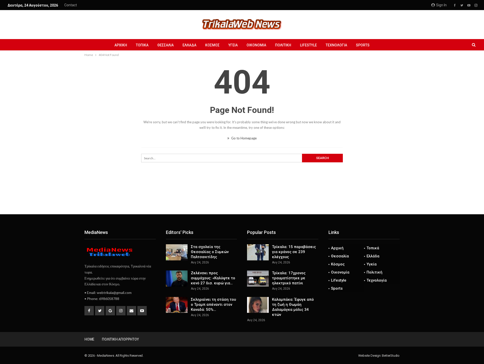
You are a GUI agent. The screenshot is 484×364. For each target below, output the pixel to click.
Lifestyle (308, 45)
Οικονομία (256, 45)
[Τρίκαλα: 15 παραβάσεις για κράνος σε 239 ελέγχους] (258, 252)
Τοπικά (142, 45)
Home (89, 339)
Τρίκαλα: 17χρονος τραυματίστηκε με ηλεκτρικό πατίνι (289, 278)
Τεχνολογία (336, 45)
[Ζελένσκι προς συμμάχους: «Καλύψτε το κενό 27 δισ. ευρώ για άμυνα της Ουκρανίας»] (177, 278)
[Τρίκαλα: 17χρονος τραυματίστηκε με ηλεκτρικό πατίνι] (258, 278)
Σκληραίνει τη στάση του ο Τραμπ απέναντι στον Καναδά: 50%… (213, 304)
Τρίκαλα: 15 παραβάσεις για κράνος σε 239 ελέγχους (294, 252)
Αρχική (120, 45)
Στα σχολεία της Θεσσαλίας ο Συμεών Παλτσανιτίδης (210, 252)
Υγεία (233, 45)
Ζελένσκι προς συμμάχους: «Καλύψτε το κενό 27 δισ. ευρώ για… (213, 278)
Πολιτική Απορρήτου (120, 339)
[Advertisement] (242, 197)
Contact (70, 5)
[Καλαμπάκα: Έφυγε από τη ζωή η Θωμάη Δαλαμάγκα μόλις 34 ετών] (258, 305)
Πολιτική (283, 45)
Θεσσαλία (165, 45)
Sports (363, 45)
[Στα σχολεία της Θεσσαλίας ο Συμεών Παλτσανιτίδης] (177, 252)
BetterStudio (391, 355)
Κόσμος (212, 45)
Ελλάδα (189, 45)
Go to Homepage (243, 138)
